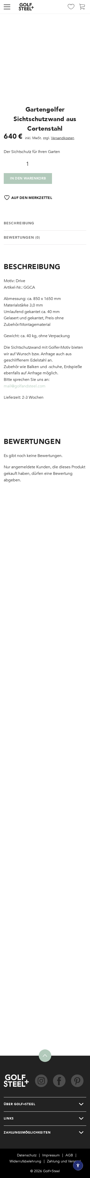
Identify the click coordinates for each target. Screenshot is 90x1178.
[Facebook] (59, 1080)
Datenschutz (26, 1155)
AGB (69, 1155)
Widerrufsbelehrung (25, 1161)
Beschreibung (19, 223)
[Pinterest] (77, 1080)
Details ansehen (24, 648)
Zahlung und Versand (64, 1161)
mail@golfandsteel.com (25, 386)
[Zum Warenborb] (82, 8)
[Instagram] (41, 1080)
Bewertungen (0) (22, 237)
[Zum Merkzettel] (71, 8)
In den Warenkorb (28, 178)
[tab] (45, 223)
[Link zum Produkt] (45, 600)
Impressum (51, 1155)
